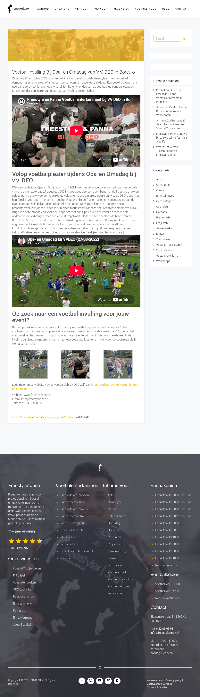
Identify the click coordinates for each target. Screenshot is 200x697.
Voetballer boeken (24, 582)
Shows (37, 417)
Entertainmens (165, 195)
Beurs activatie (70, 544)
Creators (62, 8)
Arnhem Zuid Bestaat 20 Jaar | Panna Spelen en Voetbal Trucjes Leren (171, 124)
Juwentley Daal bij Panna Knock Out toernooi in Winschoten (171, 111)
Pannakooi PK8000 (167, 551)
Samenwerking (165, 228)
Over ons (161, 212)
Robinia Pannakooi (167, 565)
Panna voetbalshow (73, 502)
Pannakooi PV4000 (167, 537)
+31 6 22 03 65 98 (161, 628)
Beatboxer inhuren (24, 596)
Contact (182, 8)
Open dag (26, 417)
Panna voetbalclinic (73, 516)
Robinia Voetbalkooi (167, 598)
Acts (159, 179)
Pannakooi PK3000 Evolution (173, 495)
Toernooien (163, 239)
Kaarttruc (19, 610)
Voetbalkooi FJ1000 (167, 584)
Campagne (163, 184)
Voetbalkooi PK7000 (167, 591)
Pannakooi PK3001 (167, 530)
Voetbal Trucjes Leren (169, 244)
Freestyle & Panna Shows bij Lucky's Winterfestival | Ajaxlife (171, 137)
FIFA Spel (19, 575)
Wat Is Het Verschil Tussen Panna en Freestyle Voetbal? (167, 150)
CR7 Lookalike (22, 589)
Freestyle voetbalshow (75, 495)
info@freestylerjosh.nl (164, 633)
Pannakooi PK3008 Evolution (173, 502)
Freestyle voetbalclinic (75, 509)
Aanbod (43, 8)
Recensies (121, 8)
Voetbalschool (165, 250)
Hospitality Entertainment (77, 551)
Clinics (15, 417)
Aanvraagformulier (157, 687)
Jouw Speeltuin (22, 624)
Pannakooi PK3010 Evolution (173, 509)
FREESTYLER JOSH (30, 680)
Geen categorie (165, 201)
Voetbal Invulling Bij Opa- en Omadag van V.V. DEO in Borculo (73, 72)
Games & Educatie (72, 530)
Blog (166, 8)
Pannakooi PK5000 (167, 544)
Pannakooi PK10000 (167, 558)
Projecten (162, 222)
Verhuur (81, 8)
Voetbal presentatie (73, 523)
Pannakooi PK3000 (167, 523)
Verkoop (101, 8)
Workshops (69, 417)
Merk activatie (70, 537)
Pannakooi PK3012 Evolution (173, 516)
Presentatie (163, 217)
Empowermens (22, 617)
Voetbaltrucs (145, 8)
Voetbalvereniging (52, 417)
